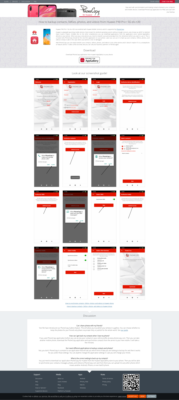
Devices (15, 1)
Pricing (104, 385)
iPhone (82, 382)
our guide (124, 330)
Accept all (132, 396)
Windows (83, 388)
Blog (59, 385)
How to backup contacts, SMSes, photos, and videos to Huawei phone (89, 306)
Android (82, 378)
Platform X (61, 391)
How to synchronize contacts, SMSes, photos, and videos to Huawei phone (89, 303)
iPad (86, 382)
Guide (6, 1)
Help (36, 385)
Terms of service (107, 378)
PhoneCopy (120, 29)
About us (60, 378)
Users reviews (62, 382)
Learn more (122, 396)
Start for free (167, 1)
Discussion (26, 1)
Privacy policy (106, 382)
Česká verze (154, 1)
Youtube (68, 391)
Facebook (61, 388)
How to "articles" (40, 388)
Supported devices (41, 391)
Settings (151, 396)
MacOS (82, 385)
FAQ (35, 1)
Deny (143, 396)
